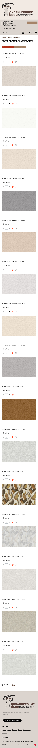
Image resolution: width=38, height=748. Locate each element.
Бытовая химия (29, 741)
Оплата (9, 730)
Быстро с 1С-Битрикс (25, 745)
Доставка (4, 730)
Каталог (4, 32)
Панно (7, 741)
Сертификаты (27, 730)
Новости (20, 730)
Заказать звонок (32, 23)
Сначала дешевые (7, 47)
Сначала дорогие (20, 47)
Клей (22, 741)
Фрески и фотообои (15, 741)
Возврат (14, 730)
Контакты (4, 733)
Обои (3, 741)
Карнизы (4, 744)
